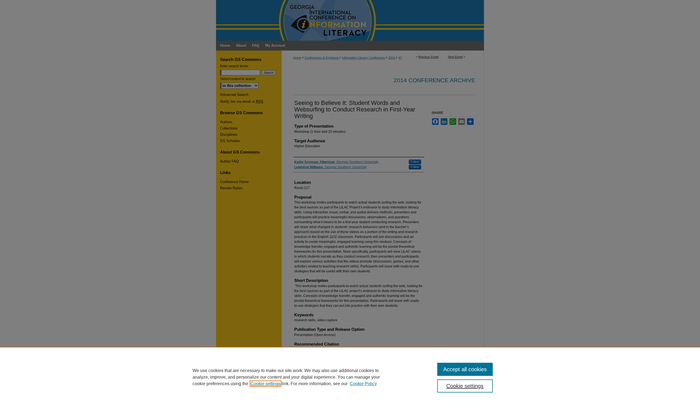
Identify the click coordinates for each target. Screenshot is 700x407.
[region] (350, 377)
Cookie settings (265, 383)
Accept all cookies (465, 369)
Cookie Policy (363, 383)
